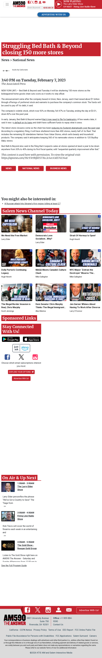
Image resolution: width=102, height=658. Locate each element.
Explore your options (20, 372)
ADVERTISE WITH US (54, 14)
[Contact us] (44, 2)
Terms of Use (54, 630)
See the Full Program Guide (14, 565)
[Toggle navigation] (7, 4)
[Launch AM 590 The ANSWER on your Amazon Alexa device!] (21, 348)
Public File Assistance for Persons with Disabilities (30, 636)
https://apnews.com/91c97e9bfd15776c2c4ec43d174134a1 (34, 158)
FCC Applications (64, 636)
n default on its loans (22, 122)
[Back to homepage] (19, 4)
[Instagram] (36, 2)
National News (24, 60)
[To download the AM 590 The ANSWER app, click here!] (11, 339)
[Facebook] (29, 2)
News (5, 60)
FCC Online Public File (85, 630)
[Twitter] (32, 2)
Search (49, 8)
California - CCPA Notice (20, 630)
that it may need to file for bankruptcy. (59, 119)
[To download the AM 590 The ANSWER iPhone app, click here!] (32, 339)
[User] (40, 2)
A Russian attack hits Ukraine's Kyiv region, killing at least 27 (32, 203)
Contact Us (58, 624)
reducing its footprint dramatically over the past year (76, 128)
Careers (93, 636)
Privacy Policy (40, 630)
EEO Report (68, 630)
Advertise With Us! (21, 378)
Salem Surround (80, 636)
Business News (58, 168)
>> (4, 506)
